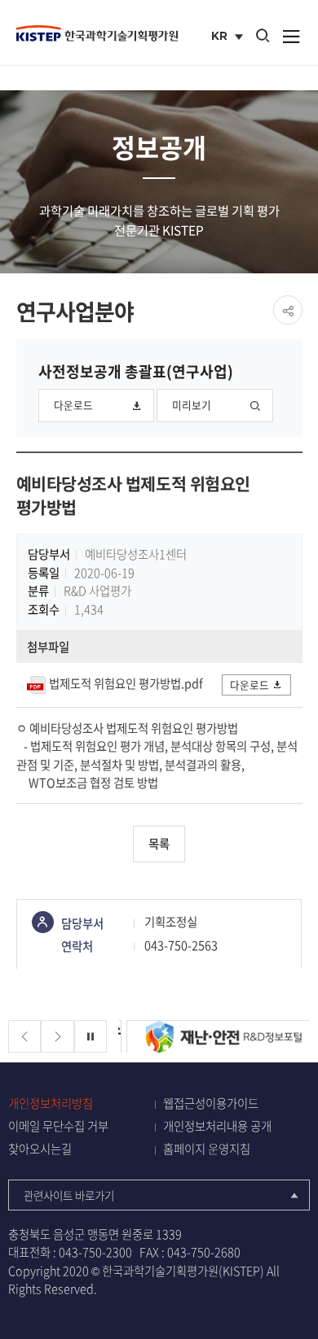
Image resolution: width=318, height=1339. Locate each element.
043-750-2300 (95, 1252)
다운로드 (73, 404)
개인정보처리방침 (50, 1103)
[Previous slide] (25, 1036)
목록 (159, 844)
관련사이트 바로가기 (69, 1195)
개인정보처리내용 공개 (217, 1126)
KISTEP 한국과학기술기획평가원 (97, 33)
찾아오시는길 (40, 1149)
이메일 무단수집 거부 (58, 1126)
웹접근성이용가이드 (210, 1103)
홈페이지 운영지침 (206, 1149)
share (288, 310)
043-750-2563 (181, 945)
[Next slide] (57, 1036)
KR (228, 37)
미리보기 (191, 404)
